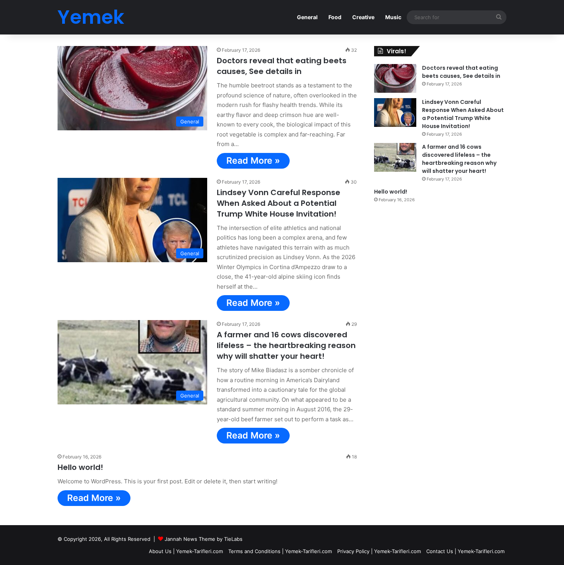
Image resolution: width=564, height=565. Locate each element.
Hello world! (80, 467)
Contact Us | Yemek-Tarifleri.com (465, 551)
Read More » (253, 160)
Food (334, 17)
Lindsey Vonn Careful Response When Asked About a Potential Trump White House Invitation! (278, 203)
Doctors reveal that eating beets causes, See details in (281, 66)
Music (393, 17)
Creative (363, 17)
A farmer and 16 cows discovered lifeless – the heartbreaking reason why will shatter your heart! (286, 345)
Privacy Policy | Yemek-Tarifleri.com (379, 551)
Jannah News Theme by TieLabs (203, 539)
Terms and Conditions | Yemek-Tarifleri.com (280, 551)
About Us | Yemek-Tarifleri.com (186, 551)
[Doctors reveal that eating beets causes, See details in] (395, 78)
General (307, 17)
